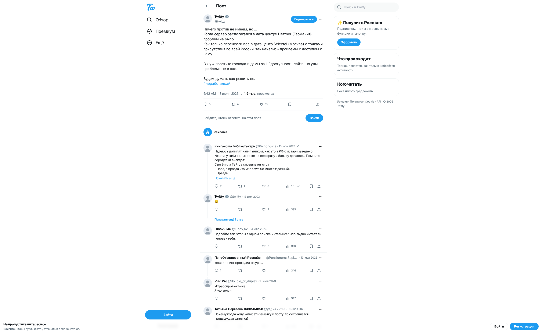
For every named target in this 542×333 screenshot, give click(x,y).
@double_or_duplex (242, 281)
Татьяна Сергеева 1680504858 (238, 309)
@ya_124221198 (275, 309)
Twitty (219, 17)
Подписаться (304, 19)
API (379, 101)
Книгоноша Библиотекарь (234, 146)
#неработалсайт (217, 83)
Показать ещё (224, 178)
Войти (314, 118)
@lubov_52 (240, 229)
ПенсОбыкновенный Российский (239, 258)
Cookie (369, 101)
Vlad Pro (220, 281)
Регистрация (524, 326)
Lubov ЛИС (222, 229)
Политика (356, 101)
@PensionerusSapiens (282, 258)
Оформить (349, 42)
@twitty (219, 21)
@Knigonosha (266, 146)
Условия (342, 101)
